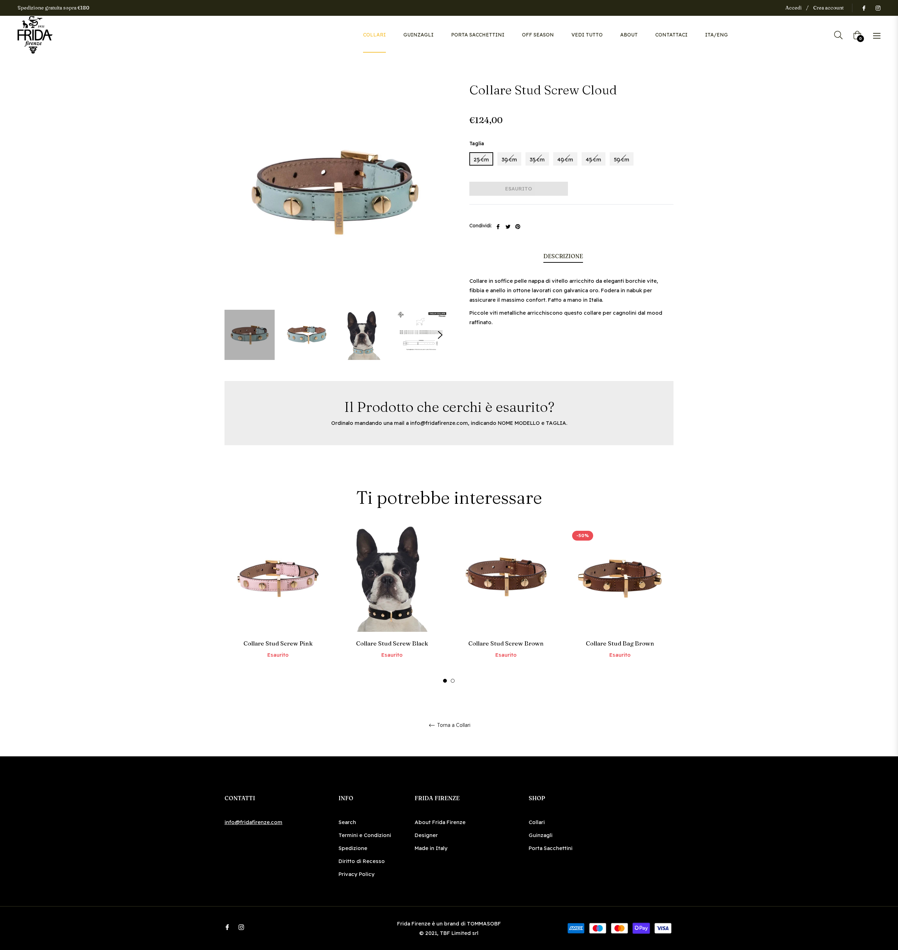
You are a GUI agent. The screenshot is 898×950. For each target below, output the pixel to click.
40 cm (565, 159)
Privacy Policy (357, 874)
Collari (537, 822)
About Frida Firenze (440, 822)
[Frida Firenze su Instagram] (877, 8)
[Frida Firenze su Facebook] (863, 8)
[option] (278, 603)
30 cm (509, 159)
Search (347, 822)
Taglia (476, 143)
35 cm (537, 159)
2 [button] (453, 681)
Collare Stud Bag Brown (620, 643)
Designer (426, 835)
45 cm (593, 159)
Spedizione (353, 848)
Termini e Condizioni (365, 835)
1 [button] (445, 681)
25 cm (481, 159)
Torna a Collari (453, 725)
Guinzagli (540, 835)
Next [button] (440, 335)
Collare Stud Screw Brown (506, 643)
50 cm (621, 159)
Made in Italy (431, 848)
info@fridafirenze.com (439, 423)
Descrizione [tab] (563, 256)
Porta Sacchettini (550, 848)
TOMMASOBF (484, 923)
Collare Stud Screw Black (392, 643)
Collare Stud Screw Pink (278, 643)
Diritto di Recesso (362, 861)
